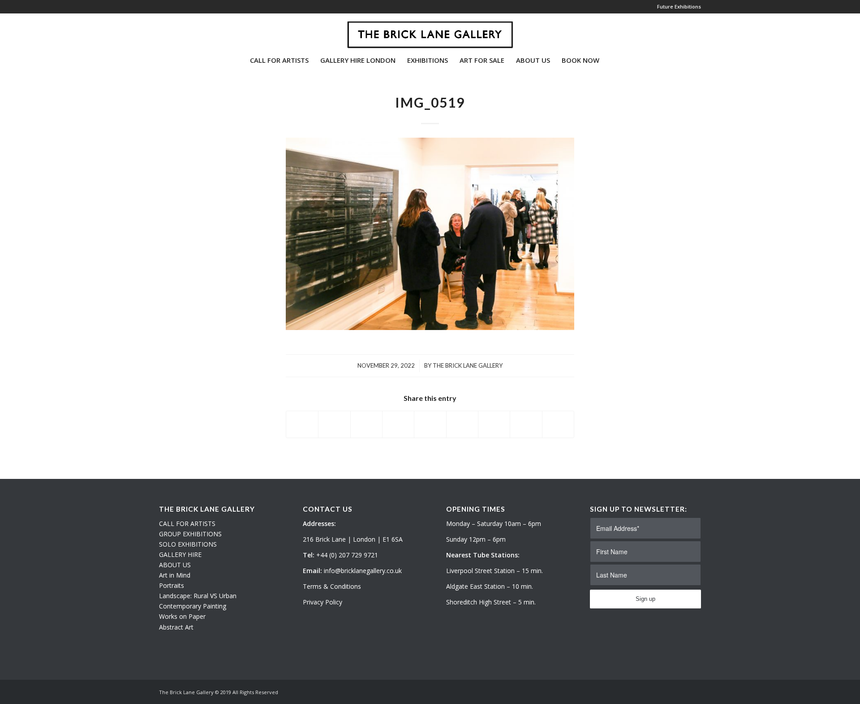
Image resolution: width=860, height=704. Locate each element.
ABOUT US (175, 565)
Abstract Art (176, 627)
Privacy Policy (322, 602)
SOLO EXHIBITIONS (188, 544)
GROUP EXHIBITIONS (190, 534)
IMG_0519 (430, 102)
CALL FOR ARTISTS (187, 523)
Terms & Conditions (332, 586)
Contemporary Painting (192, 606)
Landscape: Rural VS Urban (197, 595)
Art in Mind (174, 575)
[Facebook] (188, 31)
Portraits (171, 585)
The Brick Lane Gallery (468, 365)
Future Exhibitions (679, 6)
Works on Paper (182, 616)
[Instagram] (175, 31)
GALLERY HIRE (180, 554)
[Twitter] (161, 31)
